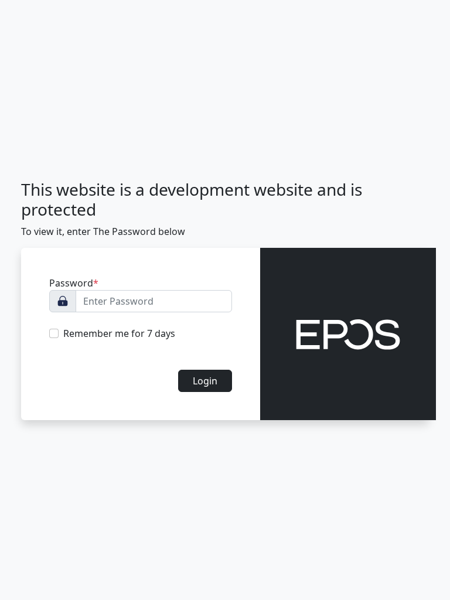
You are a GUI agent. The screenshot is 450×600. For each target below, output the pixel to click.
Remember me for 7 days (119, 333)
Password (73, 283)
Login (205, 380)
